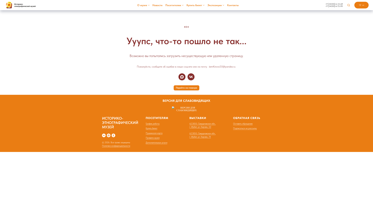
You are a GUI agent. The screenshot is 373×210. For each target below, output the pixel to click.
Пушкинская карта (154, 133)
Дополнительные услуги (156, 142)
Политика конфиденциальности (116, 146)
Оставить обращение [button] (243, 123)
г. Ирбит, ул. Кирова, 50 (200, 127)
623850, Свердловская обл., (202, 123)
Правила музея (153, 137)
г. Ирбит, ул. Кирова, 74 (200, 136)
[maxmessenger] (181, 76)
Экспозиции (214, 5)
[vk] (191, 76)
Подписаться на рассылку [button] (245, 128)
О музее (142, 5)
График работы (153, 123)
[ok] (113, 135)
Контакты (233, 5)
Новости (157, 5)
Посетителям (173, 5)
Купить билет (194, 5)
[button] (348, 5)
